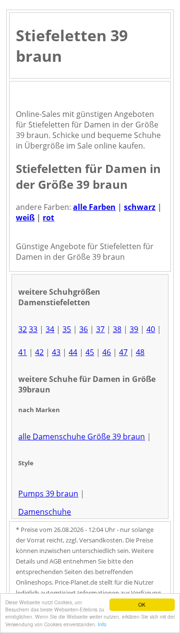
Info (102, 624)
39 (134, 329)
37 (100, 329)
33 (33, 329)
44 (73, 352)
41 (22, 352)
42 (39, 352)
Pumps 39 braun (48, 493)
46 (106, 352)
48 (140, 352)
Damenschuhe (44, 511)
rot (48, 217)
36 (83, 329)
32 (22, 329)
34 (50, 329)
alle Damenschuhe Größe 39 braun (81, 436)
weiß (25, 217)
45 (89, 352)
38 (117, 329)
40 (150, 329)
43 (56, 352)
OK (141, 604)
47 (123, 352)
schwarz (140, 207)
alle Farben (94, 207)
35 (66, 329)
